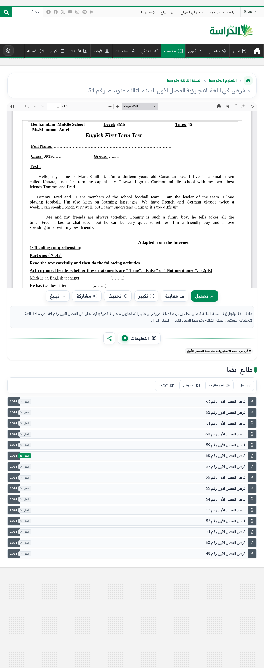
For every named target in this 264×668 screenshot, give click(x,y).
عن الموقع (168, 12)
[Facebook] (55, 12)
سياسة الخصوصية (223, 12)
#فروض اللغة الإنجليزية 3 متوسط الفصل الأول (219, 351)
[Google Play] (91, 12)
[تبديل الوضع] (8, 50)
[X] (63, 12)
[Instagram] (77, 12)
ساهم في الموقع (193, 12)
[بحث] (6, 12)
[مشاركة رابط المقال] (109, 338)
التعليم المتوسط (223, 80)
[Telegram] (48, 12)
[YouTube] (70, 12)
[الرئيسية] (257, 51)
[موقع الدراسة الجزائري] (231, 31)
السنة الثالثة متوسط (184, 80)
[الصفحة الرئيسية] (248, 80)
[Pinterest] (84, 12)
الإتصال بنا (148, 12)
